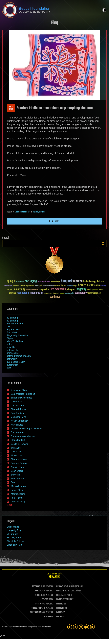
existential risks (48, 286)
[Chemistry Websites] (54, 261)
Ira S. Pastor (17, 497)
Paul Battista (17, 413)
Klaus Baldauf (18, 440)
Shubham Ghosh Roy (22, 212)
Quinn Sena (17, 401)
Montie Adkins (18, 494)
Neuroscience (95, 290)
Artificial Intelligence (43, 282)
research (46, 293)
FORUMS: (47, 617)
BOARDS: (59, 599)
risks (51, 293)
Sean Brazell (17, 471)
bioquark (67, 281)
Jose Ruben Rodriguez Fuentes (26, 428)
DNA (9, 326)
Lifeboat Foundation (20, 627)
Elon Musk (12, 332)
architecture (12, 353)
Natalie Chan (17, 467)
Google (75, 286)
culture (36, 286)
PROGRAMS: (60, 608)
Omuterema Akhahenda (23, 436)
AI (14, 281)
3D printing (12, 317)
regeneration (36, 293)
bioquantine (55, 281)
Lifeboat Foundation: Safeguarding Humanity (47, 10)
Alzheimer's (20, 282)
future (63, 285)
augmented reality (16, 362)
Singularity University (17, 335)
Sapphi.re (47, 627)
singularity (56, 293)
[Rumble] (92, 626)
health (82, 285)
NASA (89, 290)
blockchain (8, 286)
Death (40, 286)
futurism (70, 286)
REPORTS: (59, 604)
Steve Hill (15, 474)
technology (81, 293)
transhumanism (94, 293)
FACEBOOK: (36, 586)
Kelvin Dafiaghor (19, 420)
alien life (11, 347)
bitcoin (100, 281)
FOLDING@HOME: (37, 608)
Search (103, 243)
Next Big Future (14, 537)
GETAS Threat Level (54, 576)
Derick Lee (16, 451)
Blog (54, 23)
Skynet (10, 338)
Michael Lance (18, 486)
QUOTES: (59, 617)
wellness (55, 297)
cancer (22, 286)
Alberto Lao (16, 455)
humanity (103, 286)
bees (9, 367)
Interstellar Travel (32, 290)
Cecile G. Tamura (19, 444)
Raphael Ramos (19, 463)
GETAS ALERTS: (61, 591)
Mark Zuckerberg (15, 341)
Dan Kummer (17, 432)
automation (12, 365)
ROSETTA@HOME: (36, 612)
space (62, 293)
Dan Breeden (17, 405)
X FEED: (37, 595)
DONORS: (45, 599)
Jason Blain (17, 490)
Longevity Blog (14, 530)
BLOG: (58, 595)
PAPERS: (59, 612)
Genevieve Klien (19, 390)
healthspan (93, 285)
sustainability (69, 293)
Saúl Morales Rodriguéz (23, 394)
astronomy (12, 359)
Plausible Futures (15, 541)
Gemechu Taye (18, 417)
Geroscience (13, 526)
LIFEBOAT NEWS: (62, 586)
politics (101, 290)
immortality (19, 289)
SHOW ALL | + (11, 505)
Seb (13, 482)
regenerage (23, 293)
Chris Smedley (18, 501)
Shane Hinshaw (19, 459)
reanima (12, 293)
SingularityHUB (14, 544)
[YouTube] (86, 626)
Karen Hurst (17, 424)
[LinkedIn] (81, 626)
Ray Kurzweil (13, 329)
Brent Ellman (17, 478)
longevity (81, 289)
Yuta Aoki (16, 447)
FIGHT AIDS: (39, 604)
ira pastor (44, 289)
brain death (16, 286)
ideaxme (9, 290)
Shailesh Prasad (19, 409)
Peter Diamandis (15, 323)
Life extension (58, 289)
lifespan (71, 289)
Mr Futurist (12, 534)
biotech (78, 281)
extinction (57, 286)
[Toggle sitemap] (98, 10)
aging (10, 281)
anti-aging (31, 281)
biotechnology (90, 281)
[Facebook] (69, 626)
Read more (54, 221)
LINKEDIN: (37, 591)
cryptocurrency (30, 286)
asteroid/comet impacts (19, 356)
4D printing (12, 320)
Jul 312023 (11, 108)
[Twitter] (75, 626)
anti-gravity (12, 350)
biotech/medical (39, 212)
